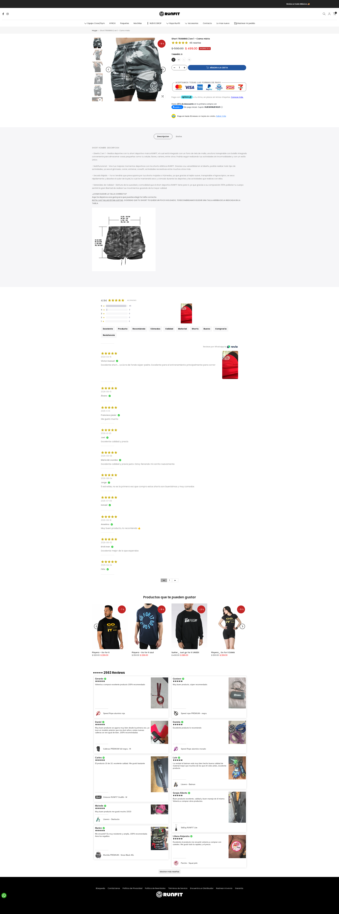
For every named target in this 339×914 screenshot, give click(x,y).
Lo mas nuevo (223, 23)
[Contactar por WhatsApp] (4, 895)
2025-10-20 (106, 433)
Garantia (239, 888)
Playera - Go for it (101, 652)
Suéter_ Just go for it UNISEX (185, 652)
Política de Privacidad (132, 888)
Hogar (94, 30)
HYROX (112, 23)
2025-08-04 (106, 478)
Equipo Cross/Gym (96, 23)
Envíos (179, 136)
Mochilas (138, 23)
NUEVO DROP (155, 23)
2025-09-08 (106, 456)
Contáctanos (114, 888)
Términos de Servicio (178, 888)
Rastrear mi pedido (246, 23)
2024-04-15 (106, 357)
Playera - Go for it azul (143, 652)
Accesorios (193, 23)
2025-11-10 (105, 411)
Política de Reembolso (155, 888)
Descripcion (163, 136)
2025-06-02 (106, 542)
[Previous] (108, 69)
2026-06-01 (106, 391)
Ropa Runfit (175, 23)
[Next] (163, 69)
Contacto (207, 23)
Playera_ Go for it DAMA (223, 652)
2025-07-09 (106, 501)
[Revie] (232, 346)
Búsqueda (100, 888)
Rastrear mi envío (224, 888)
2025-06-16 (106, 520)
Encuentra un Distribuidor (201, 888)
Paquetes (124, 23)
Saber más (221, 116)
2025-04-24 (106, 565)
